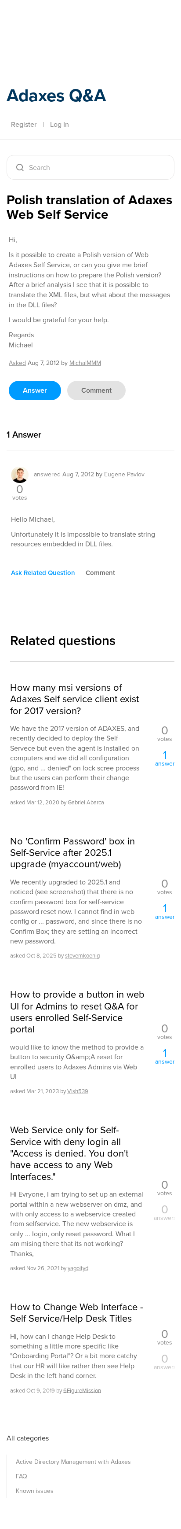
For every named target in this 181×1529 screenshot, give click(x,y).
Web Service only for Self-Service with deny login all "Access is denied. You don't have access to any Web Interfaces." (69, 1153)
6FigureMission (82, 1390)
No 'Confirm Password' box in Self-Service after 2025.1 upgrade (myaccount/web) (72, 853)
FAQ (21, 1476)
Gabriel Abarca (86, 802)
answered (47, 474)
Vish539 (77, 1091)
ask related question (43, 573)
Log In (59, 124)
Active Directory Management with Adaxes (73, 1461)
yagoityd (78, 1268)
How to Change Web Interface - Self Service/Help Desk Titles (76, 1313)
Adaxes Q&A (56, 95)
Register (23, 124)
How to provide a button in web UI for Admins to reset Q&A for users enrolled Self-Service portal (77, 1012)
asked (17, 363)
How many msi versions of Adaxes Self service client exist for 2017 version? (74, 699)
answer (35, 390)
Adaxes (47, 19)
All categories (28, 1438)
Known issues (35, 1491)
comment (96, 390)
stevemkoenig (82, 955)
